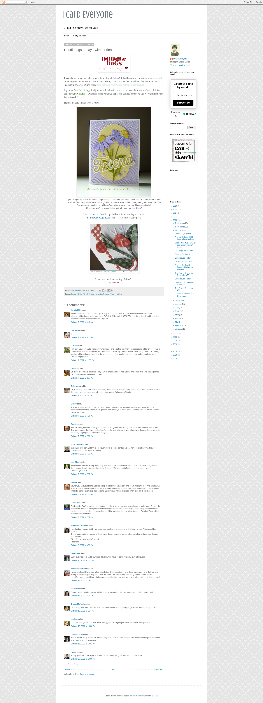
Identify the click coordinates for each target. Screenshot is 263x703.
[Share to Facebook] (108, 290)
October (178, 230)
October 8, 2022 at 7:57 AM (82, 494)
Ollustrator (136, 696)
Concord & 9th (76, 294)
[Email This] (100, 290)
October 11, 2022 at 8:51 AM (82, 581)
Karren (74, 652)
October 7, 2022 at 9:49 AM (82, 322)
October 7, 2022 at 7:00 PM (82, 436)
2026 (175, 206)
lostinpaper (76, 589)
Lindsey (74, 619)
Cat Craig (75, 368)
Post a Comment (75, 664)
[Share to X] (106, 290)
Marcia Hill (75, 310)
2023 (175, 217)
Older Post (158, 670)
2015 (175, 355)
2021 (175, 334)
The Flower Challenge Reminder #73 (184, 274)
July (177, 308)
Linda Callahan (77, 634)
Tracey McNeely (78, 604)
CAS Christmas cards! (184, 261)
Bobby (74, 404)
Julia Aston (76, 386)
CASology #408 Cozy (184, 251)
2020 (175, 337)
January (178, 329)
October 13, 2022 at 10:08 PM (83, 626)
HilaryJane (75, 553)
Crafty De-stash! (79, 36)
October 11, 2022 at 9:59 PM (82, 596)
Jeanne (74, 482)
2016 (175, 351)
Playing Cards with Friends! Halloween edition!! (184, 267)
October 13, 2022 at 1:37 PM (82, 611)
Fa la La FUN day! (182, 254)
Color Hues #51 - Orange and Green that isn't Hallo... (185, 245)
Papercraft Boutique (79, 525)
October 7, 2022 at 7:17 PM (82, 474)
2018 (175, 344)
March (178, 322)
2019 (175, 341)
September (180, 300)
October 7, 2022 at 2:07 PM (82, 378)
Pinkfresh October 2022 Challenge (184, 295)
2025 (175, 209)
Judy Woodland (77, 444)
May (177, 315)
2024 (175, 213)
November (179, 227)
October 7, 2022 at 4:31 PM (82, 396)
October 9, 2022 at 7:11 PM (82, 517)
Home (66, 36)
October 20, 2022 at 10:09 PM (83, 659)
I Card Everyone (87, 14)
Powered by (176, 114)
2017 (175, 348)
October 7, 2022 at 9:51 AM (82, 337)
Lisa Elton (75, 462)
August (178, 304)
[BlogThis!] (103, 290)
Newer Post (69, 670)
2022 (175, 220)
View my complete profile (180, 65)
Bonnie (74, 424)
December (179, 223)
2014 (175, 359)
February (179, 325)
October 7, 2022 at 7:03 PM (82, 454)
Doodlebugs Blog (100, 218)
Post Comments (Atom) (84, 674)
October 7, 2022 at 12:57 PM (82, 360)
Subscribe (183, 102)
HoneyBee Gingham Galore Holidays (108, 294)
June (177, 311)
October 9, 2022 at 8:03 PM (82, 545)
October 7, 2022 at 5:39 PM (82, 416)
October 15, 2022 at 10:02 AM (83, 644)
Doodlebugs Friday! (183, 234)
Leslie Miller (76, 503)
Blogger (155, 696)
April (177, 318)
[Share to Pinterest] (111, 290)
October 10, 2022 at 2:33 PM (82, 560)
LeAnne (74, 346)
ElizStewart (76, 330)
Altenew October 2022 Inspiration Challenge (185, 238)
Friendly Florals (88, 294)
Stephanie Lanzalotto (80, 569)
